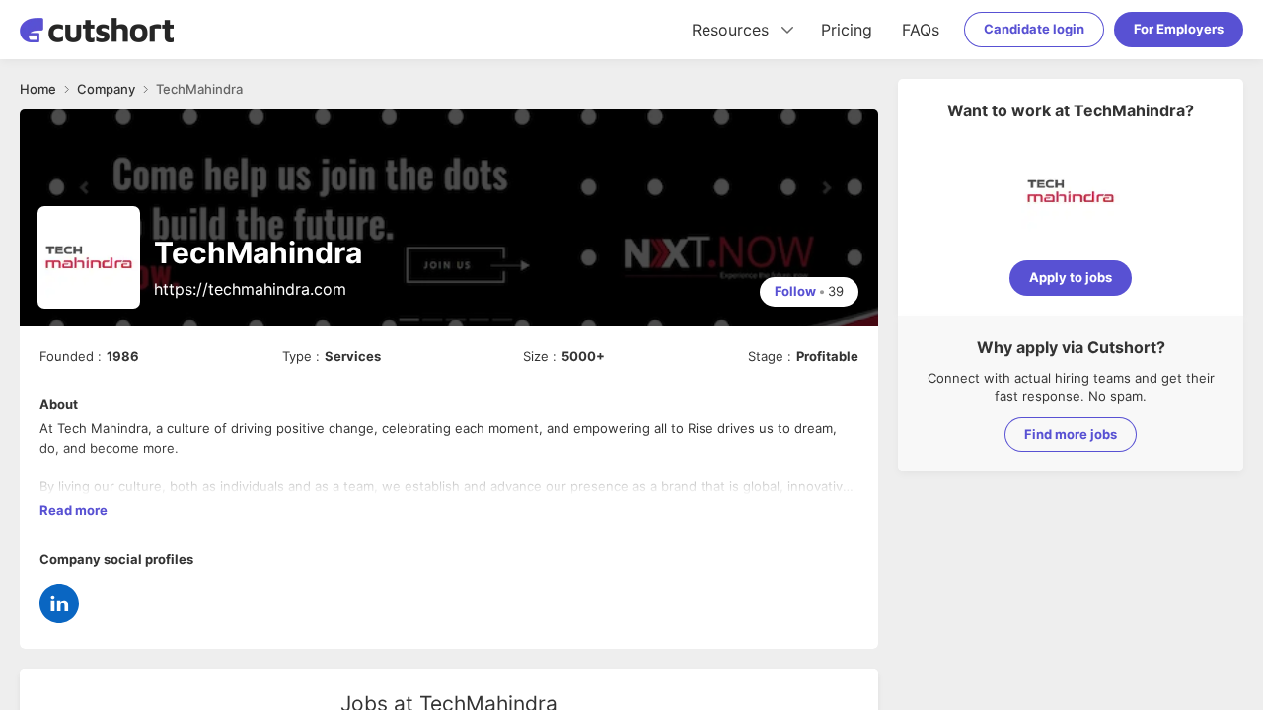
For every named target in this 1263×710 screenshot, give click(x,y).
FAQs (920, 29)
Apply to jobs (1070, 277)
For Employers (1179, 28)
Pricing (846, 29)
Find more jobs (1070, 434)
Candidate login (1034, 28)
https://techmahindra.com (250, 289)
